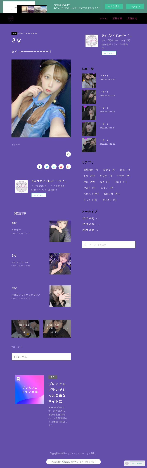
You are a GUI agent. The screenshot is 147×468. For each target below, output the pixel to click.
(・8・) (104, 75)
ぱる (125, 169)
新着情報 (117, 18)
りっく (90, 199)
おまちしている (19, 262)
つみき (90, 187)
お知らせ (112, 193)
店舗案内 (132, 18)
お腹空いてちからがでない (25, 294)
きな (14, 33)
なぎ (105, 181)
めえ (89, 181)
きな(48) (15, 144)
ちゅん (91, 193)
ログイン (135, 6)
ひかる (109, 169)
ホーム (103, 18)
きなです (16, 229)
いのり (124, 175)
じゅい (107, 187)
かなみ (106, 175)
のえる (121, 181)
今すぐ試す (113, 6)
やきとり (109, 199)
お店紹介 (91, 169)
